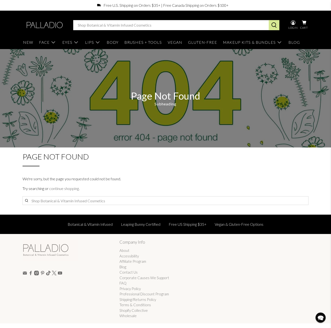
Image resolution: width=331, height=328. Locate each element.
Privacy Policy (130, 288)
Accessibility (129, 256)
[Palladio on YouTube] (60, 274)
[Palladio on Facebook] (30, 274)
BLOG (294, 42)
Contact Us (128, 272)
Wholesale (128, 315)
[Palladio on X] (54, 274)
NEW (28, 42)
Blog (122, 267)
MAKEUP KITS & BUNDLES (249, 42)
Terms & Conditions (135, 305)
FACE (44, 42)
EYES (67, 42)
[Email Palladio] (25, 274)
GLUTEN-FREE (202, 42)
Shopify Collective (133, 310)
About (124, 250)
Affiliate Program (132, 261)
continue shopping (64, 188)
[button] (320, 318)
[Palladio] (44, 25)
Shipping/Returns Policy (137, 299)
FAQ (122, 283)
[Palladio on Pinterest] (42, 274)
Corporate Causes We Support (144, 278)
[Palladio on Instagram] (36, 274)
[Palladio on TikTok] (48, 274)
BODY (112, 42)
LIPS (89, 42)
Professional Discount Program (144, 294)
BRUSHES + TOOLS (143, 42)
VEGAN (175, 42)
